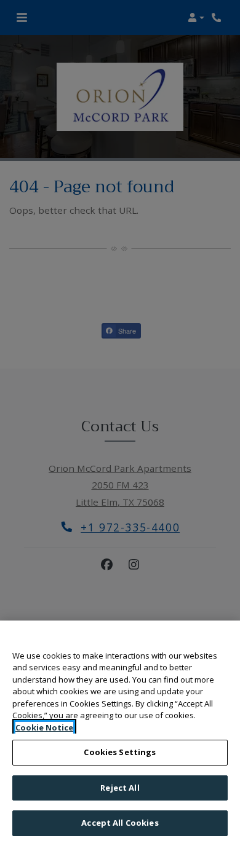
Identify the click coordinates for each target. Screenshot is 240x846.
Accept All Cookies (119, 822)
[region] (120, 733)
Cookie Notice (44, 727)
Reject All (119, 787)
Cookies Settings (120, 752)
